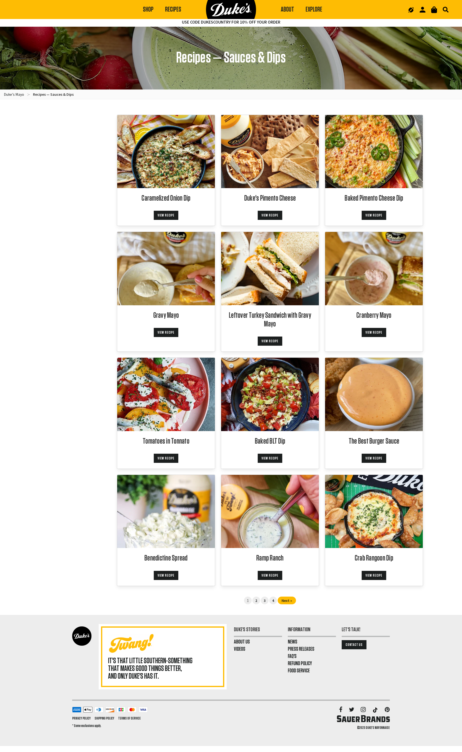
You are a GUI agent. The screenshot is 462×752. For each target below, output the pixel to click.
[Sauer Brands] (363, 718)
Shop (148, 9)
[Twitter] (352, 710)
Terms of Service (129, 718)
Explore (314, 9)
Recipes (173, 9)
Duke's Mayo (14, 94)
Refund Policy (300, 663)
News (292, 642)
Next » (287, 600)
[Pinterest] (387, 710)
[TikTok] (375, 710)
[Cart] (434, 9)
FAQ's (292, 656)
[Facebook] (341, 710)
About (287, 9)
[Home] (231, 9)
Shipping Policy (104, 718)
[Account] (422, 9)
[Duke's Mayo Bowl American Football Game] (411, 9)
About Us (242, 642)
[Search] (446, 9)
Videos (239, 649)
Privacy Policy (81, 718)
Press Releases (301, 649)
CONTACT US (354, 645)
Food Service (299, 671)
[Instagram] (363, 710)
